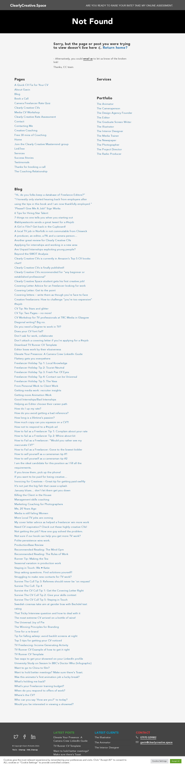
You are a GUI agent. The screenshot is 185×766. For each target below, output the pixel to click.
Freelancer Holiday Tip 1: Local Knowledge (40, 363)
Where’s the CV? (24, 695)
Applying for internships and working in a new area (45, 245)
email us (88, 58)
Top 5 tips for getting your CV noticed (38, 640)
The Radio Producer (109, 154)
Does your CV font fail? (28, 331)
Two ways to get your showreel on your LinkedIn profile (48, 659)
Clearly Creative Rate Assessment (35, 117)
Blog (17, 94)
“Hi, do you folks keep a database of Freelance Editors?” (49, 195)
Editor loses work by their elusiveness (37, 349)
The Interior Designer (110, 131)
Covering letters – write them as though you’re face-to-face (51, 295)
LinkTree (19, 149)
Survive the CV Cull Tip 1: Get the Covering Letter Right (49, 590)
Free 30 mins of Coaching (30, 135)
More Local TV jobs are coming (33, 518)
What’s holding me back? (30, 681)
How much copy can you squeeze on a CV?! (41, 422)
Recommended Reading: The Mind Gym (39, 549)
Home (18, 139)
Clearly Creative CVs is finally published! (39, 268)
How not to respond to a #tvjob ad (36, 427)
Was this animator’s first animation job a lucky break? (47, 677)
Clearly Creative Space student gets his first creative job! (49, 281)
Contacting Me (23, 126)
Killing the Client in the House (32, 495)
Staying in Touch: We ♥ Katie (32, 568)
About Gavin (22, 89)
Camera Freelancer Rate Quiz (32, 103)
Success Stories (24, 158)
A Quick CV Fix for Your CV (31, 85)
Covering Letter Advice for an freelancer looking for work (50, 286)
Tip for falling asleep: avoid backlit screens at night (45, 636)
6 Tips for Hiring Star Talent (31, 213)
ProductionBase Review (29, 545)
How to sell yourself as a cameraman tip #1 (40, 454)
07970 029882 (148, 737)
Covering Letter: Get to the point (35, 290)
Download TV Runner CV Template (35, 345)
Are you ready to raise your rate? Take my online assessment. (129, 5)
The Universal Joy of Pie (29, 622)
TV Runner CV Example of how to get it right (42, 650)
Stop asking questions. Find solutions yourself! (43, 572)
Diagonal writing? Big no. (30, 322)
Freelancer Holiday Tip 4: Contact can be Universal (45, 377)
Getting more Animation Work (33, 395)
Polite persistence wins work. (32, 540)
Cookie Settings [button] (159, 761)
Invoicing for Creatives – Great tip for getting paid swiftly (49, 481)
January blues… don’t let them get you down (42, 490)
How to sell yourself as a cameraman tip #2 (40, 458)
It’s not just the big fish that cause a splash (40, 486)
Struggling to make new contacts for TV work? (43, 577)
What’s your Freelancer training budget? (39, 686)
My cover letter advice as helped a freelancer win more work (51, 522)
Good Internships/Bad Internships (35, 399)
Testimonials (21, 162)
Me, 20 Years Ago (25, 509)
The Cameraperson (108, 108)
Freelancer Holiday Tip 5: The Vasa (35, 381)
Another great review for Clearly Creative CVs (42, 240)
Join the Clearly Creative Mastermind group (41, 144)
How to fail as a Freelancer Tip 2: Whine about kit (44, 436)
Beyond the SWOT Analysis (31, 254)
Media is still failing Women (31, 513)
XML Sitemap (32, 750)
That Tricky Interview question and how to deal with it (47, 613)
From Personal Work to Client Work (36, 386)
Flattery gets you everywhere (32, 358)
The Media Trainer (108, 136)
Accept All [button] (176, 761)
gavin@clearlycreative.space (156, 742)
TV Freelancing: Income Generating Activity (41, 645)
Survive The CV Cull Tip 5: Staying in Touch (41, 600)
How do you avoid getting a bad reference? (41, 413)
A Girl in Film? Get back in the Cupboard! (40, 227)
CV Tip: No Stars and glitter (31, 308)
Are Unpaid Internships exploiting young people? (45, 249)
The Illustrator (105, 127)
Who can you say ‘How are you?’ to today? (40, 700)
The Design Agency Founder (114, 113)
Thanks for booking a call (30, 167)
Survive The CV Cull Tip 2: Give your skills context (45, 595)
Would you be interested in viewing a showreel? (44, 704)
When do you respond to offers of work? (39, 690)
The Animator (105, 104)
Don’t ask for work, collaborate (33, 336)
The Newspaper (106, 140)
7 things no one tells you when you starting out (43, 217)
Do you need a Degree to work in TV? (37, 327)
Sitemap (22, 750)
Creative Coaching (25, 130)
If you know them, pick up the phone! (37, 472)
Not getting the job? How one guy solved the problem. (48, 531)
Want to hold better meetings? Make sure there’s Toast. (48, 672)
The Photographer (108, 145)
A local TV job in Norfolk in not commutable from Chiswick (50, 231)
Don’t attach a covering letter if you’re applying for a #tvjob (51, 340)
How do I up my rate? (27, 409)
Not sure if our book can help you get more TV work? (47, 536)
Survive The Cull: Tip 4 (28, 586)
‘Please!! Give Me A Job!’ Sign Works (37, 208)
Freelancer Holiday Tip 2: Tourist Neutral (39, 368)
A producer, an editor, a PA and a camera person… (45, 236)
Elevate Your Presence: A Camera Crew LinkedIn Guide (48, 354)
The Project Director (109, 149)
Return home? (115, 48)
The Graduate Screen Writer (114, 122)
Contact (19, 121)
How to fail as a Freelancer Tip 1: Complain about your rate (51, 431)
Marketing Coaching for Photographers (38, 504)
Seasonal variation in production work (37, 563)
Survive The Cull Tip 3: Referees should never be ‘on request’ (52, 581)
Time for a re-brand (26, 631)
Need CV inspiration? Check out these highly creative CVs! (50, 527)
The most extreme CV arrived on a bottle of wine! (45, 618)
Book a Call (21, 98)
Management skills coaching (31, 499)
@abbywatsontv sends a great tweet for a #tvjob (44, 222)
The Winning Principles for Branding (36, 627)
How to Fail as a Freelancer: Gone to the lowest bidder (48, 449)
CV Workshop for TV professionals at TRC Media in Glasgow (51, 317)
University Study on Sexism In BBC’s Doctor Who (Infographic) (52, 663)
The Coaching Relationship (31, 171)
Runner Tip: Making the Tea (31, 559)
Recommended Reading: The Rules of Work (41, 554)
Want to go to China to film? (32, 668)
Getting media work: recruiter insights (37, 390)
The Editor (103, 117)
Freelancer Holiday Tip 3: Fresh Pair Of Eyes (41, 372)
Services (19, 153)
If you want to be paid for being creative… (40, 477)
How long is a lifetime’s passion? (34, 418)
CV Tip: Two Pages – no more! (33, 313)
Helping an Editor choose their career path (40, 404)
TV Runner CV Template (29, 654)
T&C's (14, 750)
